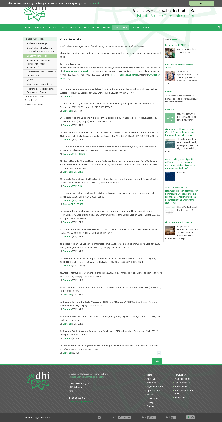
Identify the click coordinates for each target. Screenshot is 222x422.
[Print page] (99, 417)
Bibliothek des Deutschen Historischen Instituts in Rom (40, 49)
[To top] (159, 353)
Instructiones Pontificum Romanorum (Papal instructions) (39, 64)
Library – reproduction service (178, 222)
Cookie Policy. (94, 3)
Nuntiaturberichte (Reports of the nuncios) (41, 73)
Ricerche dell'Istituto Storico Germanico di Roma (41, 90)
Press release (170, 91)
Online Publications (34, 104)
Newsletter (169, 109)
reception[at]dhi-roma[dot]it (82, 401)
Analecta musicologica (38, 43)
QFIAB (30, 79)
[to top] (157, 361)
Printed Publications (35, 38)
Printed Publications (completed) (35, 98)
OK (201, 3)
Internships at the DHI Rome (177, 45)
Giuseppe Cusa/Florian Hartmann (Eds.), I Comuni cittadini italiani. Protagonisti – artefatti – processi (180, 132)
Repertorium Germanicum (39, 84)
